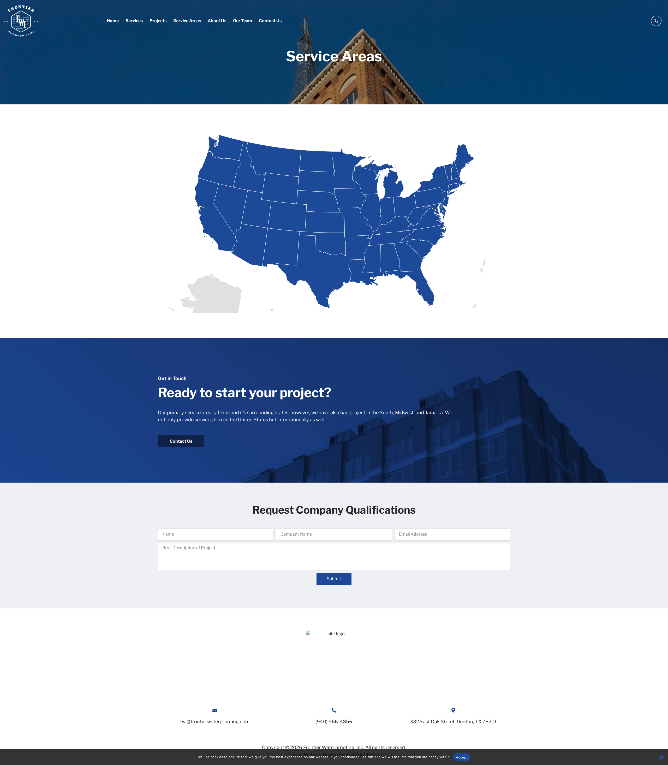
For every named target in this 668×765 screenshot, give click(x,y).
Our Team (242, 20)
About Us (217, 20)
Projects (158, 20)
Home (113, 20)
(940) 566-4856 (333, 721)
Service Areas (187, 20)
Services (134, 20)
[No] (661, 757)
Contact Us (270, 20)
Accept (462, 757)
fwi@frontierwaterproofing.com (214, 721)
